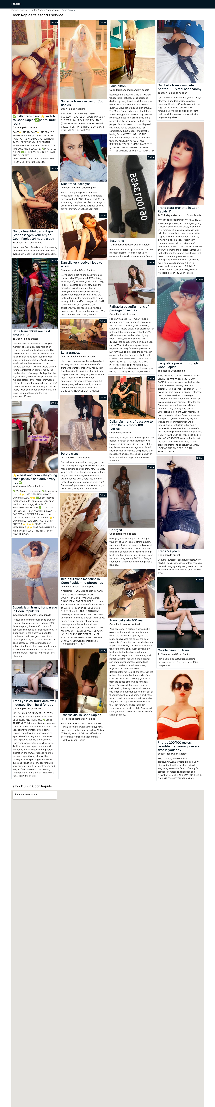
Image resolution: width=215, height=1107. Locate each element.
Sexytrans (116, 241)
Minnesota (53, 10)
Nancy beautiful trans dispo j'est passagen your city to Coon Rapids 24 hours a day (33, 234)
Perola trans (70, 453)
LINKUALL (16, 4)
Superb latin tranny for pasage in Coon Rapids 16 (35, 609)
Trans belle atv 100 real (126, 620)
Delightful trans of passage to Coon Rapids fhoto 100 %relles (131, 425)
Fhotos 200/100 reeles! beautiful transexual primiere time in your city (178, 746)
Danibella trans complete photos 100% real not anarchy (180, 87)
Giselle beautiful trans (174, 650)
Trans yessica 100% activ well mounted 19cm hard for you (34, 702)
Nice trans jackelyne (76, 184)
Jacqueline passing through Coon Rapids (178, 365)
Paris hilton (117, 86)
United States (38, 10)
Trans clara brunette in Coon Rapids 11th (178, 209)
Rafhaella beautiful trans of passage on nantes (129, 308)
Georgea (115, 530)
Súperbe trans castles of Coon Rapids (83, 103)
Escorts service (19, 10)
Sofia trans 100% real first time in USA (31, 333)
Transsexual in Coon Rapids (81, 715)
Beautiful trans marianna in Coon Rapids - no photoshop (82, 580)
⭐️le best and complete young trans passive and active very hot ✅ (35, 478)
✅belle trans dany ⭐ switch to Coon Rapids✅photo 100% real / (34, 119)
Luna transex (70, 352)
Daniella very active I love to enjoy (81, 264)
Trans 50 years (169, 551)
